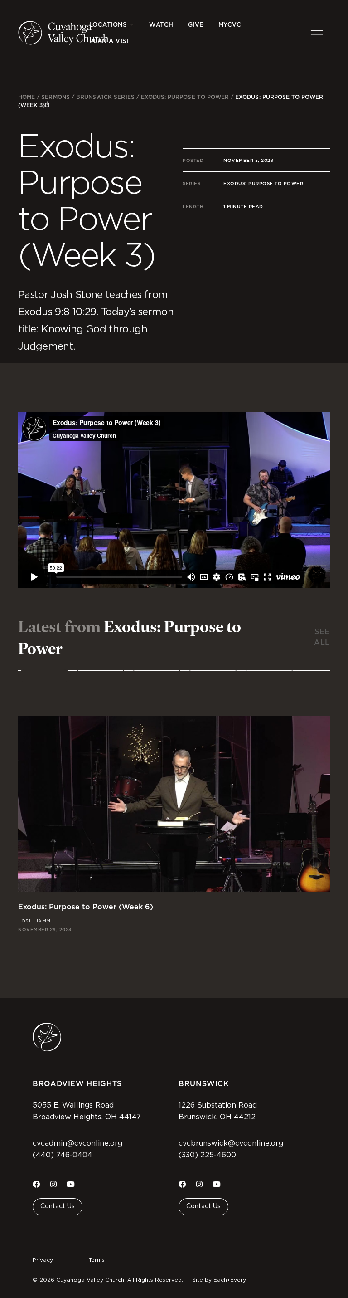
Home (26, 96)
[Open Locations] (132, 24)
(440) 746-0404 (62, 1155)
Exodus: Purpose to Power (185, 96)
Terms (97, 1260)
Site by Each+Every (219, 1280)
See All (322, 637)
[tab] (44, 675)
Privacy (43, 1260)
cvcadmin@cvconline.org (77, 1143)
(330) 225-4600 (207, 1155)
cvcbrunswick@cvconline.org (231, 1143)
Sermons (55, 96)
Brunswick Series (105, 96)
